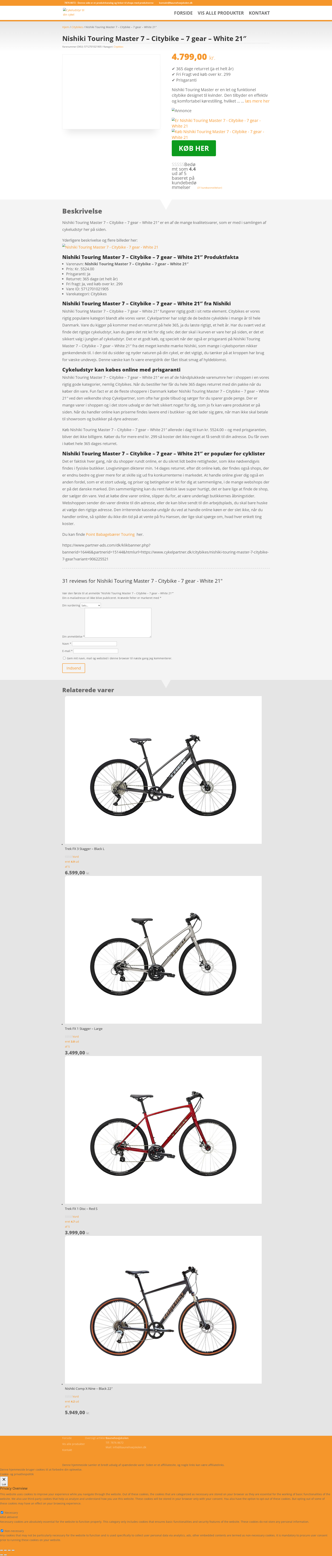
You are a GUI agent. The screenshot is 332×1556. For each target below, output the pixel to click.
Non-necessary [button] (9, 1526)
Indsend (73, 668)
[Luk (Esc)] (13, 1550)
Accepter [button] (139, 1469)
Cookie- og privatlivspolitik (79, 1455)
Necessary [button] (6, 1508)
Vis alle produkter (221, 14)
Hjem (65, 27)
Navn (66, 643)
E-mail (67, 651)
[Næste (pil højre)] (5, 1554)
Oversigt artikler (95, 1438)
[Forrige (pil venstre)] (1, 1554)
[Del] (9, 1550)
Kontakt (259, 14)
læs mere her (257, 101)
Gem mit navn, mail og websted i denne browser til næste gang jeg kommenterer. (119, 658)
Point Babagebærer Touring (110, 534)
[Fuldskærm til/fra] (5, 1550)
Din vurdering (71, 605)
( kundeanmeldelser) (209, 187)
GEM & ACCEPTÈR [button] (11, 1544)
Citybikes (77, 27)
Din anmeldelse (73, 636)
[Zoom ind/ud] (1, 1550)
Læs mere (93, 1469)
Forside (183, 14)
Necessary (11, 1512)
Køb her (194, 148)
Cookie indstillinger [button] (116, 1469)
